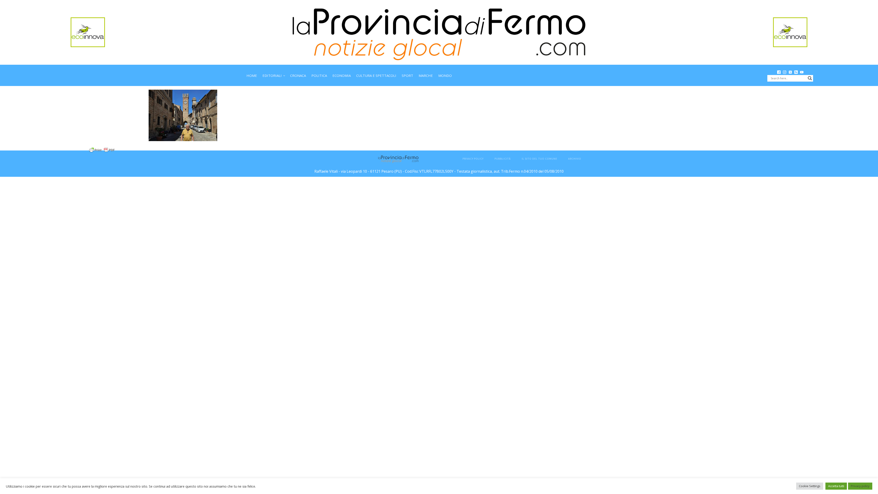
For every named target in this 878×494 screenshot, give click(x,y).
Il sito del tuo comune (539, 158)
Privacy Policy (473, 158)
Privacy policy (860, 486)
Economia (341, 75)
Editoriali (272, 75)
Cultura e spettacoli (376, 75)
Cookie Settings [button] (809, 486)
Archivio (574, 158)
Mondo (445, 75)
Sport (407, 75)
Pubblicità (503, 158)
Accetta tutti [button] (836, 486)
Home (251, 75)
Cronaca (298, 75)
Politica (319, 75)
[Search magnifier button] (810, 78)
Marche (426, 75)
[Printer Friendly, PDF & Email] (102, 150)
